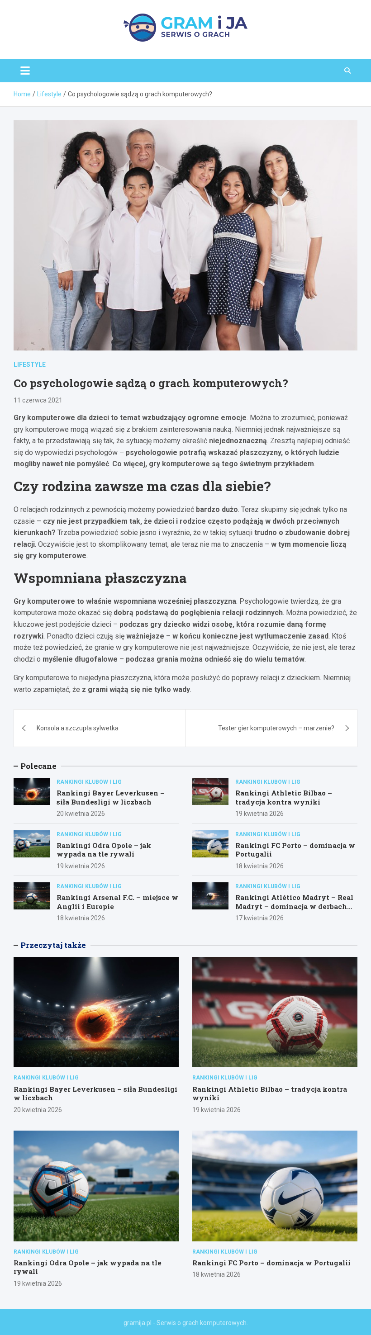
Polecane (38, 766)
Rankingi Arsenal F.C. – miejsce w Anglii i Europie (117, 902)
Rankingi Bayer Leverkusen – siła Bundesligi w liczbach (111, 797)
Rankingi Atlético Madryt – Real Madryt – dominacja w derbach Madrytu (294, 906)
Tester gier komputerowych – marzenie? (276, 728)
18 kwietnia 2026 (259, 866)
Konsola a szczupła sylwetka (78, 728)
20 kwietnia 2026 (81, 813)
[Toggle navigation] (25, 70)
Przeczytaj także (53, 945)
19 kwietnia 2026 (259, 813)
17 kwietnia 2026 (259, 918)
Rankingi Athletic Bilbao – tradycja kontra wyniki (283, 797)
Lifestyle (30, 364)
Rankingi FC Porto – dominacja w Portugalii (295, 850)
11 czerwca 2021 (38, 400)
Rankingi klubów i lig (89, 782)
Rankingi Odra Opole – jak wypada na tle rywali (104, 850)
